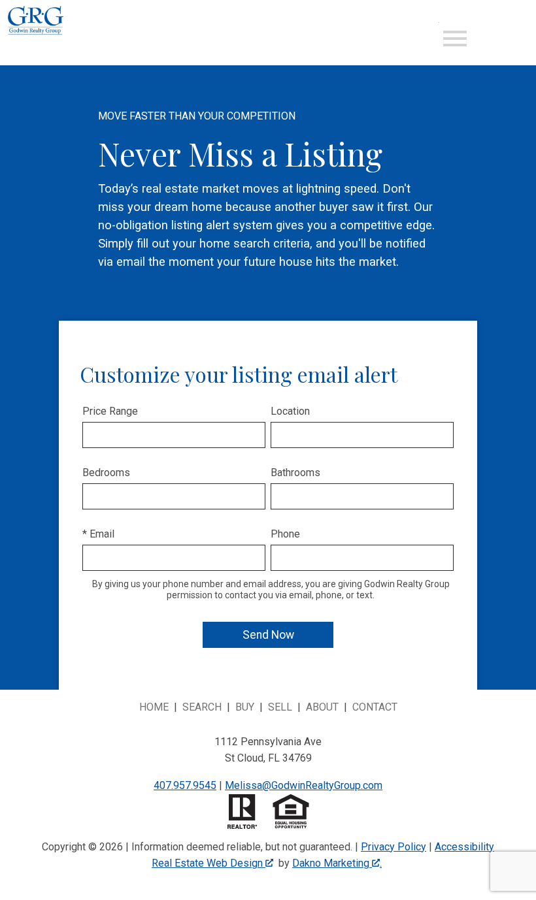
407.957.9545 (185, 785)
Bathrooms (295, 472)
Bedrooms (106, 472)
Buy (244, 707)
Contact (374, 707)
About (322, 707)
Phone (285, 534)
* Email (98, 534)
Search (202, 707)
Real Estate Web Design (208, 863)
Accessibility (464, 847)
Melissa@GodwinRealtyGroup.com (303, 785)
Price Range (110, 411)
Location (290, 411)
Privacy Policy (393, 847)
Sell (280, 707)
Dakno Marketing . (337, 863)
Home (154, 707)
